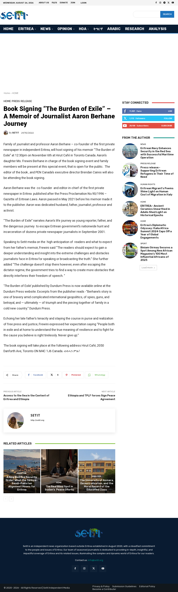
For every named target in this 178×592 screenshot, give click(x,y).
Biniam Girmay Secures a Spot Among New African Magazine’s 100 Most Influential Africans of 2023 (156, 254)
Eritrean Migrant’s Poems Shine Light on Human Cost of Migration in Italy (156, 191)
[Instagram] (160, 3)
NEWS (143, 144)
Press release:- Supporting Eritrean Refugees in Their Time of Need (157, 172)
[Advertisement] (89, 61)
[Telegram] (164, 3)
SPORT (143, 244)
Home (7, 93)
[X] (169, 3)
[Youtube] (173, 3)
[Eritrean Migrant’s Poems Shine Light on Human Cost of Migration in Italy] (130, 190)
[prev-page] (5, 499)
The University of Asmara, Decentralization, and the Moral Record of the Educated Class (97, 485)
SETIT (15, 133)
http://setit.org (37, 420)
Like (170, 111)
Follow (168, 118)
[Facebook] (156, 3)
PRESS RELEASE (22, 101)
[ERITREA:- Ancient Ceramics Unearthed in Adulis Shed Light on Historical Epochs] (130, 209)
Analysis (21, 473)
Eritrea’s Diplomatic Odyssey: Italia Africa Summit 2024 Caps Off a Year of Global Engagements (156, 231)
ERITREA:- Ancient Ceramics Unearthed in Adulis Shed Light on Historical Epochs (155, 210)
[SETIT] (6, 133)
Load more (147, 267)
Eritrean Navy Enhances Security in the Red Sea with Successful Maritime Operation (157, 153)
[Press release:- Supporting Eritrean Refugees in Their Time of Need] (130, 170)
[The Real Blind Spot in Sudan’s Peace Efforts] (59, 471)
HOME (15, 93)
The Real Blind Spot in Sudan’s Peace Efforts (59, 488)
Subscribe (166, 125)
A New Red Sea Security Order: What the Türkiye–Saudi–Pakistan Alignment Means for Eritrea (22, 483)
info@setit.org (95, 560)
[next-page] (11, 499)
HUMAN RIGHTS (147, 184)
